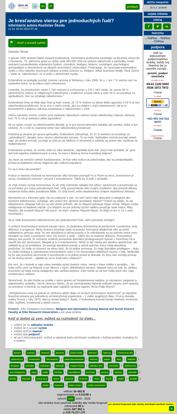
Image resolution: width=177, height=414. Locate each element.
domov (17, 353)
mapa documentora (74, 359)
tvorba (13, 379)
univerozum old (124, 353)
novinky (31, 353)
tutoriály (30, 366)
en (43, 6)
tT (51, 6)
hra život (90, 372)
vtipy (34, 372)
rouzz (96, 379)
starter (107, 359)
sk (34, 6)
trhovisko (44, 366)
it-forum (83, 379)
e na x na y (42, 379)
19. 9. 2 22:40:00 (158, 7)
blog (119, 359)
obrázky (58, 372)
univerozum (17, 359)
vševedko (113, 366)
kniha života (76, 353)
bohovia (59, 385)
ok (171, 408)
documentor (52, 359)
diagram (131, 359)
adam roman (75, 385)
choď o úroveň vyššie (30, 42)
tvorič (108, 379)
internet (93, 359)
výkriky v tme (96, 366)
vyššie (42, 327)
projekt (133, 379)
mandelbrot (74, 372)
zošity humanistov (96, 385)
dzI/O (70, 399)
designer (15, 366)
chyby (45, 385)
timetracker (34, 359)
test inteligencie (17, 372)
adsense (93, 353)
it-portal (69, 379)
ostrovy (118, 372)
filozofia (26, 379)
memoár (60, 366)
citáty (45, 372)
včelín (121, 379)
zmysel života (76, 366)
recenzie (45, 353)
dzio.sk (23, 5)
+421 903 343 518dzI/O (157, 120)
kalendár (132, 372)
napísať (37, 331)
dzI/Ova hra (130, 366)
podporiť (34, 334)
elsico (56, 379)
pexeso (104, 372)
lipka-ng (107, 353)
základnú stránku (42, 324)
